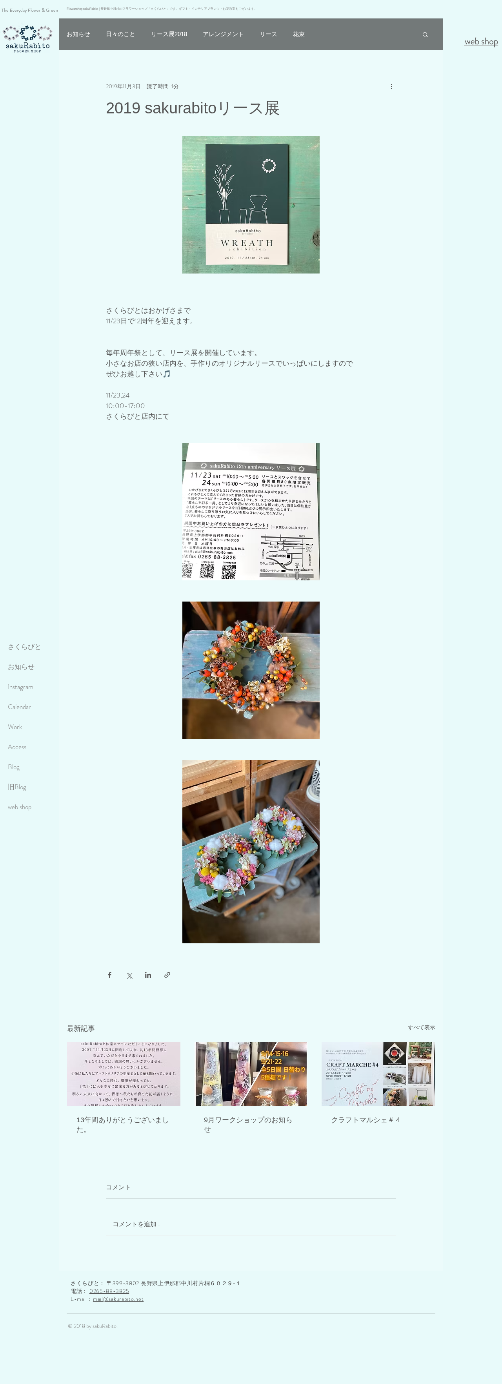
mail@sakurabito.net (118, 1299)
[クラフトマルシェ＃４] (378, 1074)
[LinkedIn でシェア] (148, 975)
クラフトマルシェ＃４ (366, 1120)
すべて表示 (421, 1027)
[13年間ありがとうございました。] (123, 1074)
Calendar (19, 706)
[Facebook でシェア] (109, 975)
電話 (76, 1291)
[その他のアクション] (391, 86)
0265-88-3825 (109, 1291)
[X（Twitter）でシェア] (129, 975)
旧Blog (17, 786)
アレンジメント (223, 34)
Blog (14, 766)
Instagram (20, 686)
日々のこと (120, 34)
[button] (425, 34)
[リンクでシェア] (167, 975)
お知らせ (21, 666)
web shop (19, 806)
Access (17, 746)
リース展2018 (169, 34)
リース (268, 34)
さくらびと (24, 646)
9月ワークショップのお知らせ (248, 1124)
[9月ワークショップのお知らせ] (251, 1074)
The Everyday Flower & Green (30, 10)
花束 (299, 34)
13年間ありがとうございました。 (122, 1124)
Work (15, 726)
